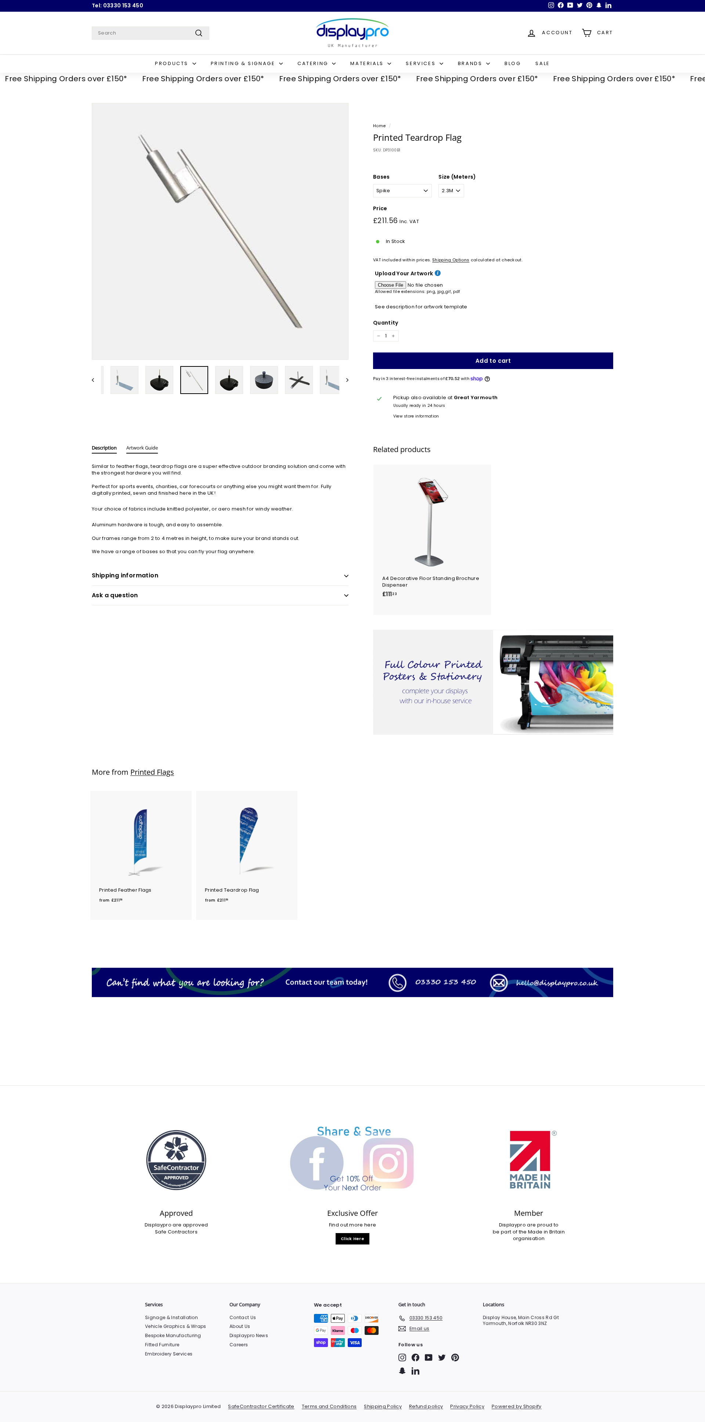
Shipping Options (450, 260)
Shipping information (125, 575)
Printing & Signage (244, 63)
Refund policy (426, 1406)
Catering (313, 63)
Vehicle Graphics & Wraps (175, 1326)
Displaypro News (248, 1335)
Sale (542, 63)
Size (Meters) (457, 176)
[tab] (104, 449)
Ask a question (115, 595)
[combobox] (150, 33)
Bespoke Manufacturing (173, 1335)
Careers (238, 1345)
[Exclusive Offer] (352, 1160)
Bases (381, 176)
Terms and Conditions (329, 1406)
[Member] (528, 1160)
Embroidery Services (168, 1354)
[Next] (343, 380)
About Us (239, 1326)
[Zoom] (220, 231)
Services (421, 63)
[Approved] (176, 1160)
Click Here (352, 1239)
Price (380, 208)
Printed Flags (152, 772)
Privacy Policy (467, 1406)
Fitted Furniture (162, 1345)
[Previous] (96, 380)
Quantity (385, 322)
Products (172, 63)
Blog (513, 63)
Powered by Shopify (517, 1406)
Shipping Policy (383, 1406)
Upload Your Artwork (404, 273)
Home (379, 126)
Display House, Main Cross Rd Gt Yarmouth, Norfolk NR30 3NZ (521, 1320)
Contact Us (242, 1317)
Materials (368, 63)
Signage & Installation (171, 1317)
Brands (471, 63)
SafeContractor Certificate (261, 1406)
